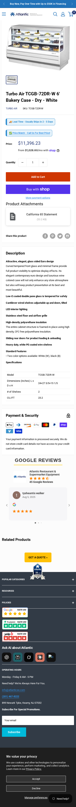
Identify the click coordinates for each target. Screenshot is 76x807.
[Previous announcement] (4, 4)
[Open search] (55, 14)
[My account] (63, 14)
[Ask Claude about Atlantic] (40, 657)
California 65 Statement (41, 214)
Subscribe (14, 732)
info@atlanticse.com (13, 690)
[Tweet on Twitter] (60, 236)
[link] (38, 4)
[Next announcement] (72, 4)
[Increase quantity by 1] (43, 162)
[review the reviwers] (14, 505)
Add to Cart (38, 176)
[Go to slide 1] (35, 523)
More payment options (38, 197)
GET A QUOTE (38, 557)
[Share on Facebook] (45, 236)
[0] (70, 14)
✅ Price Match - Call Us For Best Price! (29, 133)
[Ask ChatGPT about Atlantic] (6, 657)
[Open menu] (4, 14)
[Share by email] (67, 236)
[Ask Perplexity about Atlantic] (17, 657)
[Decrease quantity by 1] (22, 162)
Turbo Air (11, 108)
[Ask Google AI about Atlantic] (51, 657)
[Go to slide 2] (38, 522)
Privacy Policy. (34, 769)
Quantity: (11, 162)
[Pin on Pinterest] (52, 236)
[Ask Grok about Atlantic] (29, 657)
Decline (36, 788)
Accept (36, 778)
